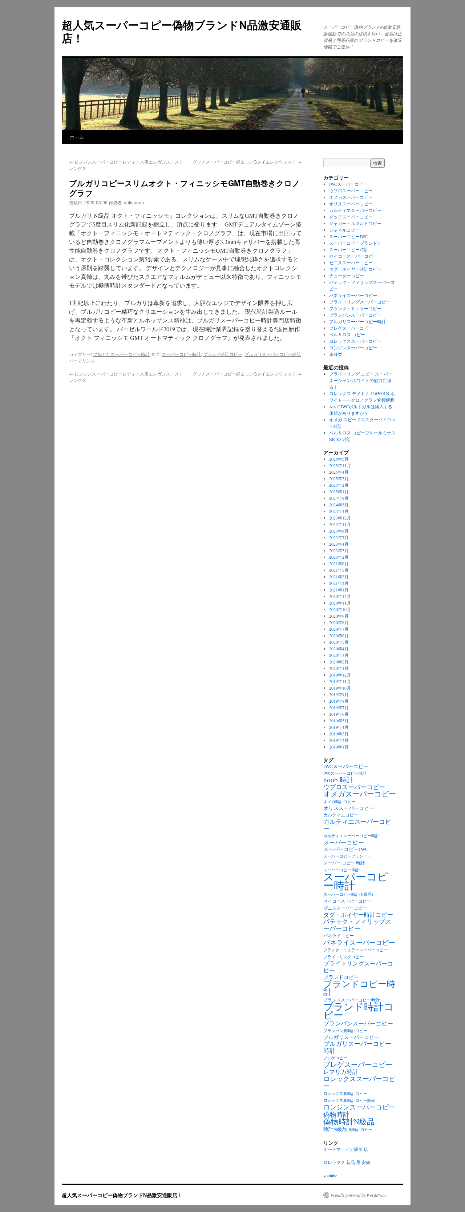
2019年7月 (339, 707)
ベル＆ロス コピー (347, 334)
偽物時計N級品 (349, 1121)
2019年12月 (340, 675)
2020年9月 (339, 616)
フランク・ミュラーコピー (355, 308)
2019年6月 (339, 714)
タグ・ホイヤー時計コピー (355, 269)
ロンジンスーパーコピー (353, 347)
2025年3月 (339, 478)
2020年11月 (340, 603)
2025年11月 (340, 465)
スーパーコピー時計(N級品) (348, 894)
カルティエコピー (340, 815)
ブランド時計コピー (222, 354)
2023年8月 (339, 531)
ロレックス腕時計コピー (345, 1093)
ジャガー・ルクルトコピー (355, 223)
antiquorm (134, 202)
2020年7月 (339, 629)
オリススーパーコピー (351, 203)
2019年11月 (340, 681)
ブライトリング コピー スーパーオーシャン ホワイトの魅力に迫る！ (360, 380)
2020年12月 (340, 596)
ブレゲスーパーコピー (351, 328)
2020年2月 (339, 662)
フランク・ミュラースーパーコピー (355, 949)
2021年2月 (339, 583)
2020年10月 (340, 609)
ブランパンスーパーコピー (355, 315)
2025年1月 (339, 491)
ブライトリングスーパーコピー (359, 302)
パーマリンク (82, 360)
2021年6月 (339, 563)
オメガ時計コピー (339, 801)
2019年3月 (339, 734)
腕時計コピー (360, 1129)
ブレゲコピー (335, 1057)
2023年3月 (339, 550)
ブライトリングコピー (343, 956)
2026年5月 (339, 459)
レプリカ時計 (340, 1071)
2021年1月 (339, 590)
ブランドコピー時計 (359, 988)
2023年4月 (339, 544)
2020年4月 (339, 648)
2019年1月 (339, 747)
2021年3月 (339, 576)
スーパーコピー (343, 842)
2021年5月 (339, 570)
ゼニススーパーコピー (351, 262)
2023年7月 (339, 537)
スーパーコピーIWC (348, 236)
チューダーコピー (346, 275)
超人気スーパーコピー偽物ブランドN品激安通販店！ (182, 31)
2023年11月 (340, 524)
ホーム (77, 136)
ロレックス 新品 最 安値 (346, 1162)
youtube (330, 1175)
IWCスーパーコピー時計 (345, 773)
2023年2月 (339, 557)
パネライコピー (338, 935)
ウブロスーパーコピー (351, 190)
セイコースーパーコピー (353, 256)
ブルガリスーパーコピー (351, 1037)
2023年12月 (340, 518)
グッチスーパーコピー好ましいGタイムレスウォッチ (247, 161)
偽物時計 (336, 1114)
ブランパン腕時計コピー (345, 1030)
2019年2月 (339, 740)
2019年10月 (340, 688)
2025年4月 (339, 472)
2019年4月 (339, 727)
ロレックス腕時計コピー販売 (349, 1100)
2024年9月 (339, 498)
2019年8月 (339, 701)
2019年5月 (339, 720)
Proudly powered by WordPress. (359, 1195)
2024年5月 (339, 504)
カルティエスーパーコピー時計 (351, 835)
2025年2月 (339, 485)
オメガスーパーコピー (351, 197)
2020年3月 (339, 655)
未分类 (335, 354)
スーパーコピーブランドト (355, 243)
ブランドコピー (341, 977)
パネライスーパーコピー (353, 295)
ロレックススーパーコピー (355, 341)
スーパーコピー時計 (181, 354)
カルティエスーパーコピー (355, 210)
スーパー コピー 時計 (344, 863)
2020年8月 (339, 622)
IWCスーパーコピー (348, 184)
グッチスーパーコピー (351, 217)
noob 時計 (338, 779)
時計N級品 (335, 1129)
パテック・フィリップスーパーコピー (357, 924)
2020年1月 (339, 668)
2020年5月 (339, 642)
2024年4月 (339, 511)
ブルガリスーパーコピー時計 (121, 354)
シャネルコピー (344, 230)
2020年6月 (339, 635)
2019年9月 (339, 694)
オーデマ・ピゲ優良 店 (345, 1149)
